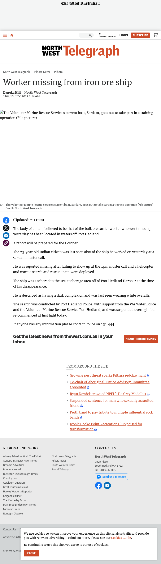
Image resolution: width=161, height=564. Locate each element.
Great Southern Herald (15, 487)
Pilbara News (42, 71)
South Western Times (63, 465)
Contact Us (9, 529)
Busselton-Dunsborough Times (20, 473)
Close (31, 553)
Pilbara (58, 71)
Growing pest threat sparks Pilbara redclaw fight (108, 375)
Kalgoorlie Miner (12, 495)
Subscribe (140, 35)
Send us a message (114, 476)
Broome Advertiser (13, 465)
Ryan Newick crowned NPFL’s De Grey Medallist (108, 394)
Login (123, 35)
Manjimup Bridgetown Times (19, 504)
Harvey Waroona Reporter (17, 491)
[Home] (12, 35)
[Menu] (5, 35)
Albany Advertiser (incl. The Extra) (22, 456)
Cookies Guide (121, 537)
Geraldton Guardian (14, 482)
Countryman (10, 478)
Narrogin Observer (13, 513)
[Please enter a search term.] (90, 35)
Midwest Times (11, 509)
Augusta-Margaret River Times (20, 460)
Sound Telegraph (61, 469)
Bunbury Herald (12, 469)
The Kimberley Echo (14, 500)
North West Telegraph (16, 71)
